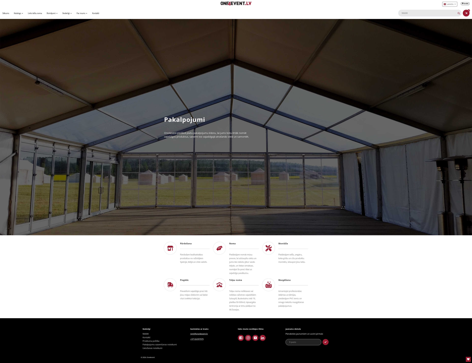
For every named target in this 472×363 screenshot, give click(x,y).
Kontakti (146, 337)
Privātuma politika (151, 341)
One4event (151, 357)
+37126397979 (197, 339)
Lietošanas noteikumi (152, 348)
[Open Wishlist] (468, 359)
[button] (449, 4)
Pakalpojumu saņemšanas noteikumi (160, 344)
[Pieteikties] (326, 342)
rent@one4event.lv (199, 333)
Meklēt (146, 333)
